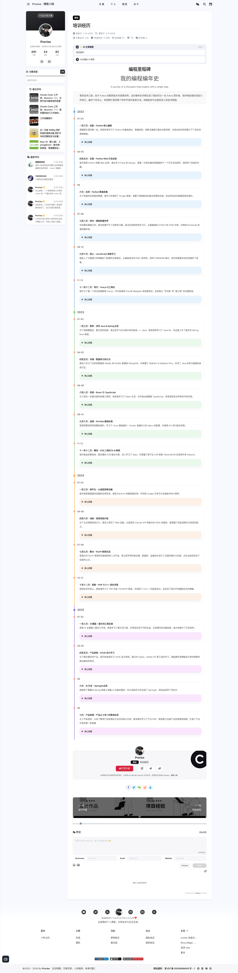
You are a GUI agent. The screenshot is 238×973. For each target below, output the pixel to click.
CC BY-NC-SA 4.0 (136, 775)
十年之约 (45, 937)
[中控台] (210, 4)
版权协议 (150, 942)
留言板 (114, 942)
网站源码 (157, 968)
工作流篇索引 (46, 118)
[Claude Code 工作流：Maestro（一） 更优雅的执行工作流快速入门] (34, 109)
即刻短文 (115, 937)
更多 (183, 952)
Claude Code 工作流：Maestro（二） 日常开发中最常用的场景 (50, 97)
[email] (84, 912)
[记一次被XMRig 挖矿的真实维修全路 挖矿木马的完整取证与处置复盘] (34, 132)
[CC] (154, 912)
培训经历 (144, 762)
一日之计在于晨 (45, 15)
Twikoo (198, 893)
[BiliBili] (49, 61)
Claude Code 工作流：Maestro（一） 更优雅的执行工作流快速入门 (50, 109)
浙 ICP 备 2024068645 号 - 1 (179, 968)
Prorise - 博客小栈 (170, 775)
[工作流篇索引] (34, 121)
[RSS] (107, 912)
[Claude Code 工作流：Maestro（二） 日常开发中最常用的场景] (34, 97)
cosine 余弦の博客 (189, 937)
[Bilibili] (142, 912)
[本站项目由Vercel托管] (115, 959)
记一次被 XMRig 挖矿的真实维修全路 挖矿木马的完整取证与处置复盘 (50, 133)
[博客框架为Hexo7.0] (102, 959)
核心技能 (88, 142)
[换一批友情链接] (187, 931)
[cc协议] (205, 968)
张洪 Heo (185, 947)
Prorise (46, 968)
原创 (134, 762)
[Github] (41, 61)
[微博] (95, 912)
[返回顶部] (119, 912)
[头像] (139, 750)
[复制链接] (159, 768)
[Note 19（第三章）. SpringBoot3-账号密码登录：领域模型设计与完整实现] (34, 144)
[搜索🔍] (204, 4)
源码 (78, 942)
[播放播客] (77, 59)
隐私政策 (202, 832)
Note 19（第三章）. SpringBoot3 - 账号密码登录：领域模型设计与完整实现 (50, 145)
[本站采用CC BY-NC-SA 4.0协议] (133, 959)
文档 (78, 937)
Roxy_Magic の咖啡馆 (189, 942)
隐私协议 (150, 937)
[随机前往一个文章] (197, 4)
